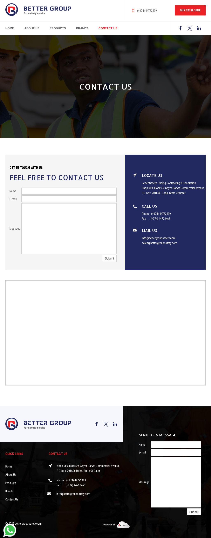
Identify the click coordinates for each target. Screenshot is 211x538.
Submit (109, 258)
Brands (82, 28)
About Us (31, 28)
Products (58, 28)
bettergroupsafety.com (28, 523)
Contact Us (107, 28)
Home (9, 28)
